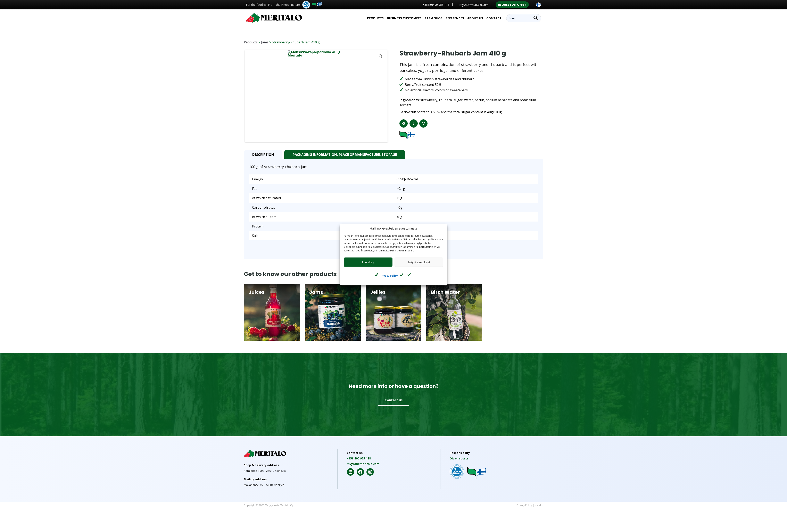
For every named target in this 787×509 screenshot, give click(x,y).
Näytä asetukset (419, 262)
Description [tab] (263, 154)
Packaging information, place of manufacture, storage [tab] (345, 154)
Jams (264, 42)
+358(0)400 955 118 (436, 5)
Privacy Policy (389, 275)
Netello (539, 505)
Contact (494, 18)
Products (251, 42)
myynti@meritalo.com (474, 5)
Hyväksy (368, 262)
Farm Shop (433, 18)
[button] (380, 56)
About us (475, 18)
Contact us (394, 400)
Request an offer (512, 5)
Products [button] (375, 18)
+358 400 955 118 (359, 458)
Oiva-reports (459, 458)
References (455, 18)
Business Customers (404, 18)
